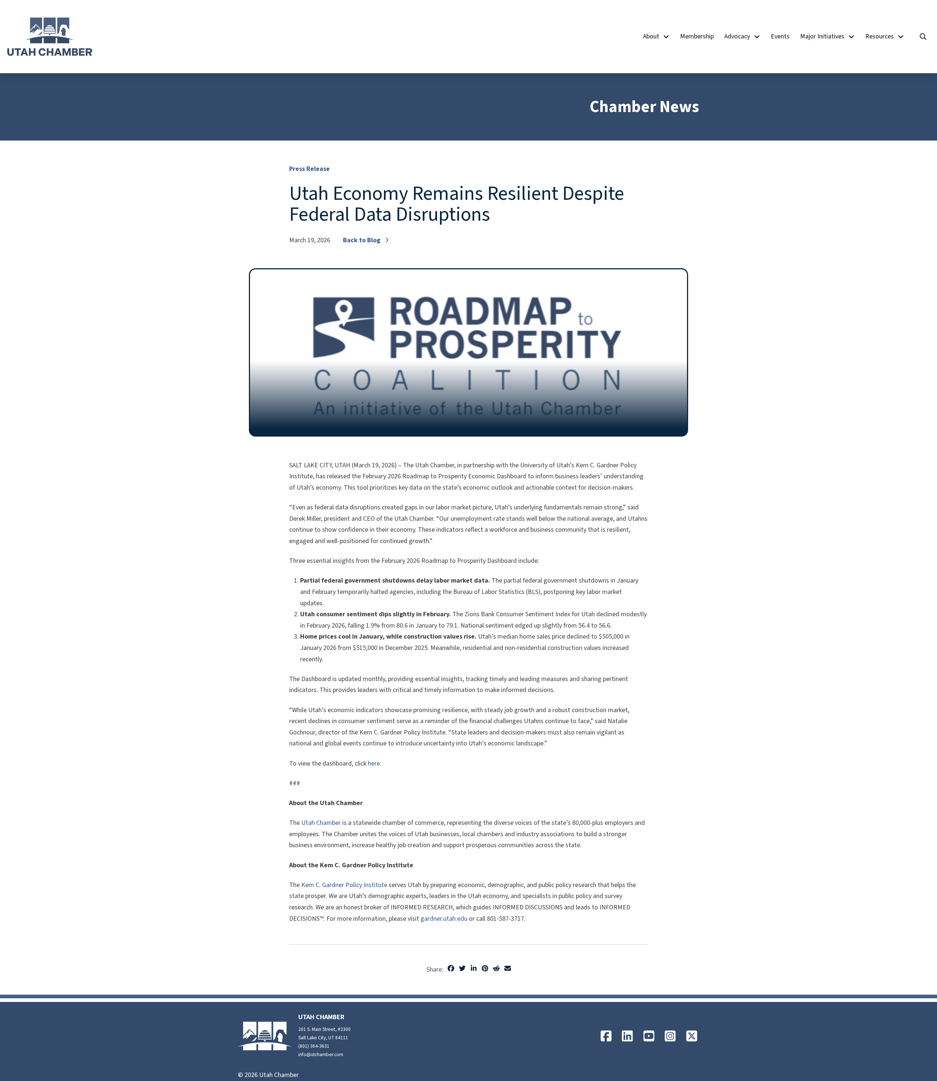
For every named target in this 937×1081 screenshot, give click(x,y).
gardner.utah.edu (444, 918)
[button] (923, 36)
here (374, 763)
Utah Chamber (321, 822)
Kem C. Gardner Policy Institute (344, 885)
